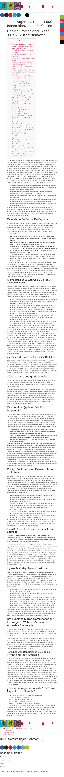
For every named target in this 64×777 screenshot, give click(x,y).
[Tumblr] (23, 15)
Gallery (2, 763)
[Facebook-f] (2, 15)
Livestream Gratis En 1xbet (20, 110)
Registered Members (5, 760)
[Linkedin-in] (19, 15)
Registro (14, 138)
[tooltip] (62, 17)
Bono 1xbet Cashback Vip (20, 112)
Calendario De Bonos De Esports (22, 44)
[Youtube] (10, 15)
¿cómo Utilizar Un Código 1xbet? (22, 94)
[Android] (27, 747)
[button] (32, 12)
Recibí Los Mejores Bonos (20, 132)
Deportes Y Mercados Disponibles (22, 126)
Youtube (2, 766)
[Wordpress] (27, 15)
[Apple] (23, 747)
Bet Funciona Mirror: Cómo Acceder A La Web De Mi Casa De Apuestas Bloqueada (23, 72)
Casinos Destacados (18, 122)
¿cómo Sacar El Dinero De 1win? (22, 156)
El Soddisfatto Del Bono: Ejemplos (22, 124)
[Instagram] (6, 15)
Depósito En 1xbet (17, 108)
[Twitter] (14, 15)
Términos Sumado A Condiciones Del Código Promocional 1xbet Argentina (22, 78)
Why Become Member (5, 756)
